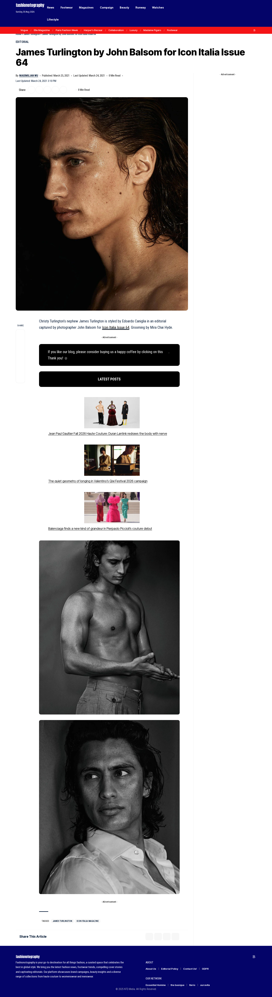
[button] (247, 13)
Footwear (172, 30)
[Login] (239, 13)
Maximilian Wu (28, 75)
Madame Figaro (152, 30)
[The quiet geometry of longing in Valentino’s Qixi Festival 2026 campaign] (112, 460)
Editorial (22, 42)
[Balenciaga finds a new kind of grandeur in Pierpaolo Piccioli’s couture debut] (112, 507)
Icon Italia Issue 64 (115, 327)
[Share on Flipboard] (39, 89)
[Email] (47, 89)
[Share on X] (31, 89)
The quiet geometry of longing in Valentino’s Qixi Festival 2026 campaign (97, 481)
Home (18, 34)
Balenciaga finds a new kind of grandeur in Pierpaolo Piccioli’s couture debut (100, 528)
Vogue (24, 30)
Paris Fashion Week (67, 30)
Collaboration (116, 30)
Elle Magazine (42, 30)
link (166, 352)
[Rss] (254, 30)
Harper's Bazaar (93, 30)
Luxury (133, 30)
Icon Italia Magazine (88, 921)
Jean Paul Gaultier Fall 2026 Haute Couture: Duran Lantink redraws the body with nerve (107, 433)
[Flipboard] (251, 30)
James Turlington (31, 34)
